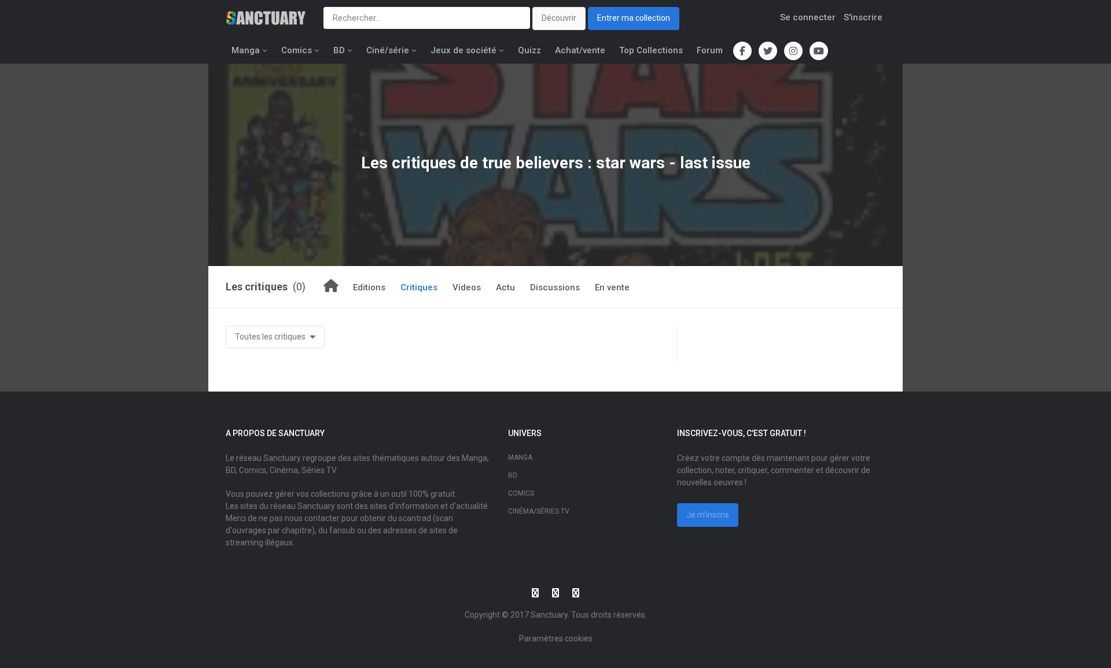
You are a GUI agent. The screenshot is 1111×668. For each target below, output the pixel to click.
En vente (612, 287)
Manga (245, 50)
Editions (369, 287)
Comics (296, 50)
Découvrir (559, 18)
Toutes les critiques (271, 336)
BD (339, 50)
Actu (505, 287)
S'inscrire (863, 17)
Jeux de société (463, 50)
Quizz (529, 50)
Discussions (555, 287)
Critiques (418, 287)
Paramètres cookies (556, 638)
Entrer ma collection (633, 18)
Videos (467, 287)
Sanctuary (549, 614)
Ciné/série (387, 50)
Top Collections (651, 50)
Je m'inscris (707, 514)
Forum (710, 50)
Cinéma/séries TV (538, 511)
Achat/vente (580, 50)
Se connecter (808, 17)
